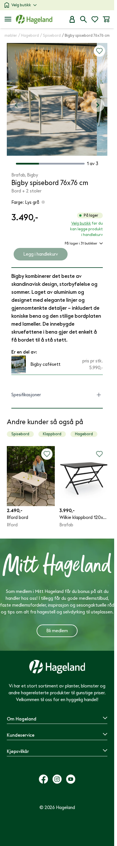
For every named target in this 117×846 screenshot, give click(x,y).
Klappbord (52, 434)
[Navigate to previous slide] (16, 105)
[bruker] (72, 19)
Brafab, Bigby (24, 175)
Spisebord (20, 434)
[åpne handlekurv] (106, 19)
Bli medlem (57, 631)
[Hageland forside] (34, 19)
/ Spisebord (50, 35)
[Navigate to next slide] (98, 105)
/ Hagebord (28, 35)
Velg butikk (21, 5)
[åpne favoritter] (94, 19)
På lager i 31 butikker (81, 243)
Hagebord (84, 434)
